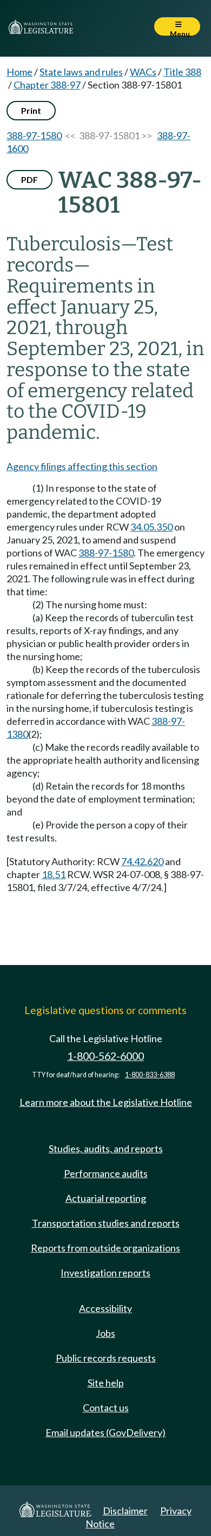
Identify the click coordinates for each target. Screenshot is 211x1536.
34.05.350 (151, 527)
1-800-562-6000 (105, 1056)
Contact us (106, 1407)
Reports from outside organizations (105, 1248)
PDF (29, 179)
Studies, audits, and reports (106, 1148)
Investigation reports (105, 1273)
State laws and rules (81, 72)
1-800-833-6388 (150, 1075)
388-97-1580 (34, 135)
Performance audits (106, 1173)
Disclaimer (125, 1511)
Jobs (105, 1333)
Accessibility (105, 1308)
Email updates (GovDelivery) (105, 1432)
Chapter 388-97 (47, 85)
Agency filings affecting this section (81, 466)
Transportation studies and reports (106, 1223)
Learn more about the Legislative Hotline (105, 1102)
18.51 (53, 874)
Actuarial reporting (105, 1198)
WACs (143, 72)
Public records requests (106, 1358)
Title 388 (182, 72)
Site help (106, 1383)
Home (19, 72)
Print (31, 110)
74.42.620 (142, 861)
